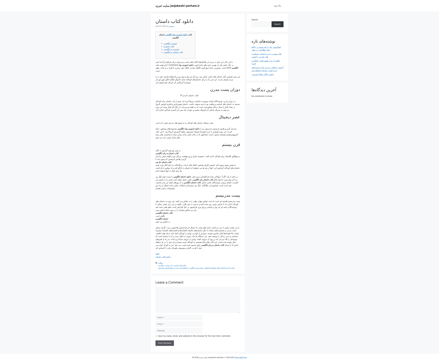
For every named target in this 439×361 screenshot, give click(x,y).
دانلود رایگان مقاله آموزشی (263, 74)
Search (255, 20)
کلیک (157, 254)
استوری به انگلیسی (171, 49)
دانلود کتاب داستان (163, 257)
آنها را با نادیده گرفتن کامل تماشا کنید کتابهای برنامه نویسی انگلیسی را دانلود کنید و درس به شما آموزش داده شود (196, 268)
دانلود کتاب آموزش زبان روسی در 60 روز (172, 265)
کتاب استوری (168, 46)
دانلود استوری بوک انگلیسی (176, 35)
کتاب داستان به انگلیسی (173, 52)
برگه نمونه (277, 6)
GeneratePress (241, 357)
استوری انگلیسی (170, 43)
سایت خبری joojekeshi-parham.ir (177, 5)
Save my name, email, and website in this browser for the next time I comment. (194, 336)
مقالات (160, 263)
